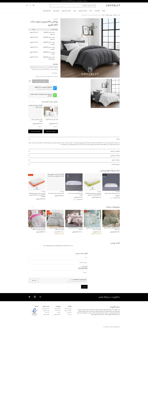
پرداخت (58, 312)
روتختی (115, 15)
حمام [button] (90, 11)
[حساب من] (33, 6)
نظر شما (85, 271)
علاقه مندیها (46, 314)
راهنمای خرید (57, 309)
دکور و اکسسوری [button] (66, 11)
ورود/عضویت (46, 311)
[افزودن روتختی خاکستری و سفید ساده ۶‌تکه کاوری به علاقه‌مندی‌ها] (29, 81)
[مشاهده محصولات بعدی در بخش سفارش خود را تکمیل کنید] (29, 101)
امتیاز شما (84, 266)
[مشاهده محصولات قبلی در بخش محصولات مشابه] (32, 207)
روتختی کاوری (109, 15)
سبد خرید (47, 312)
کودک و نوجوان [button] (82, 11)
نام (86, 256)
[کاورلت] (113, 5)
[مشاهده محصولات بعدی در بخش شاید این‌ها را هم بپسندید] (29, 170)
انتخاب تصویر (34, 280)
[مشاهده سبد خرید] (26, 6)
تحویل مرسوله (57, 314)
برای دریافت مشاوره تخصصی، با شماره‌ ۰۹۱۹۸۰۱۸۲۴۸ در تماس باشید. (74, 1)
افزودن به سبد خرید (40, 81)
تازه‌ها (103, 11)
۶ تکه (103, 15)
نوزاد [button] (74, 11)
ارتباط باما (69, 312)
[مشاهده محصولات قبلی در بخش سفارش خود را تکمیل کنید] (32, 101)
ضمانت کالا (58, 311)
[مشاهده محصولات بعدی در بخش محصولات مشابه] (29, 207)
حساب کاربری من (45, 309)
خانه (119, 15)
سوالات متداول (68, 311)
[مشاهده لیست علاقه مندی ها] (30, 6)
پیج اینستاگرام (68, 309)
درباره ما (70, 314)
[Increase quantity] (51, 81)
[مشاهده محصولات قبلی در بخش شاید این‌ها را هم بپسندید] (32, 170)
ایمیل (85, 261)
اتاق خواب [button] (97, 11)
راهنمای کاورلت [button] (47, 11)
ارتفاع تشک (55, 71)
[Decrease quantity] (57, 81)
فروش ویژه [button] (56, 11)
